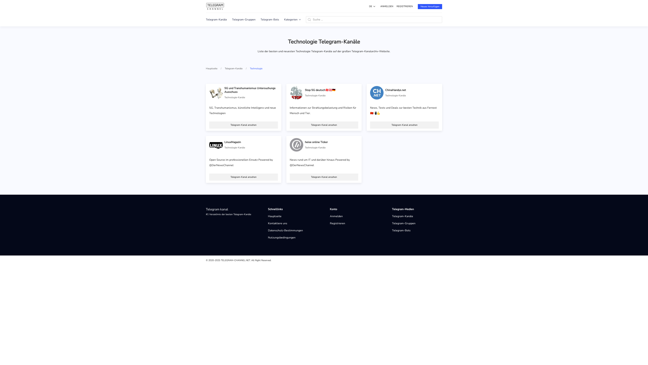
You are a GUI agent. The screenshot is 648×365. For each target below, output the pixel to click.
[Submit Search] (309, 19)
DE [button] (370, 6)
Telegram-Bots (270, 19)
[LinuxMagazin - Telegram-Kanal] (216, 145)
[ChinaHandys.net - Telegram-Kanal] (377, 92)
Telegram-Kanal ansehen (243, 125)
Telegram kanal (217, 209)
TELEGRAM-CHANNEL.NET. (236, 260)
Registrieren (405, 6)
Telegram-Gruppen (243, 19)
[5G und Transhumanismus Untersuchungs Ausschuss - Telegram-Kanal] (216, 92)
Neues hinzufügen (430, 6)
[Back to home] (215, 6)
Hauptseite (274, 216)
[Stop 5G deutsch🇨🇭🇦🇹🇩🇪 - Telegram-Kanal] (296, 92)
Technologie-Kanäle (234, 97)
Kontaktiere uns (277, 223)
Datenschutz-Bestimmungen (285, 230)
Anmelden (386, 6)
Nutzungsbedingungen (281, 237)
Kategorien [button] (291, 19)
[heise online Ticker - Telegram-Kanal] (296, 145)
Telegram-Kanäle (216, 19)
